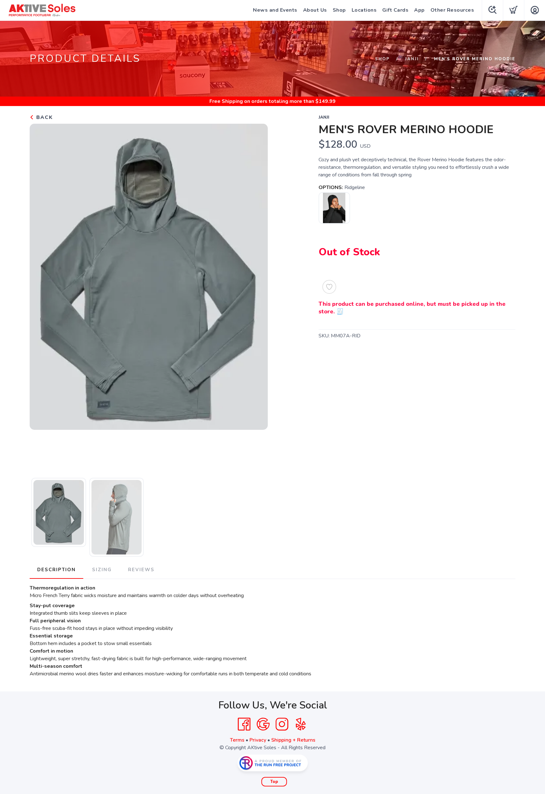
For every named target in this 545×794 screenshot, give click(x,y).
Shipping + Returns (293, 740)
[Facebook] (244, 724)
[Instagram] (281, 724)
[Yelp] (300, 724)
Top (274, 782)
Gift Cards (395, 10)
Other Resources (452, 10)
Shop (339, 10)
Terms (237, 740)
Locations (364, 10)
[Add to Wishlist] (329, 287)
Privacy (257, 740)
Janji (412, 59)
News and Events (275, 10)
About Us (315, 10)
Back (43, 117)
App (419, 10)
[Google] (263, 724)
